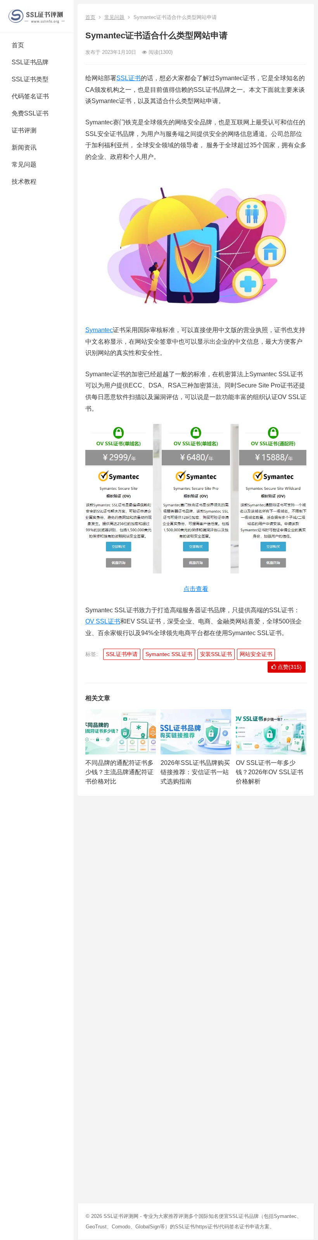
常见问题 (24, 164)
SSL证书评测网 (121, 1216)
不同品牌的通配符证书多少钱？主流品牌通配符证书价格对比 (119, 772)
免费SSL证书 (30, 113)
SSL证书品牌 (30, 62)
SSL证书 (128, 78)
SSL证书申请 (122, 654)
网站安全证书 (256, 654)
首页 (18, 45)
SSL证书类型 (30, 79)
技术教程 (24, 181)
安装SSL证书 (216, 654)
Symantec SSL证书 (168, 654)
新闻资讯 (24, 147)
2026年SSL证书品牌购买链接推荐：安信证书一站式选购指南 (195, 772)
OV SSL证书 (102, 621)
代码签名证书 (30, 96)
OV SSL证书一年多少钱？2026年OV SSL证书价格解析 (269, 772)
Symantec (99, 330)
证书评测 (24, 130)
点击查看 (195, 589)
